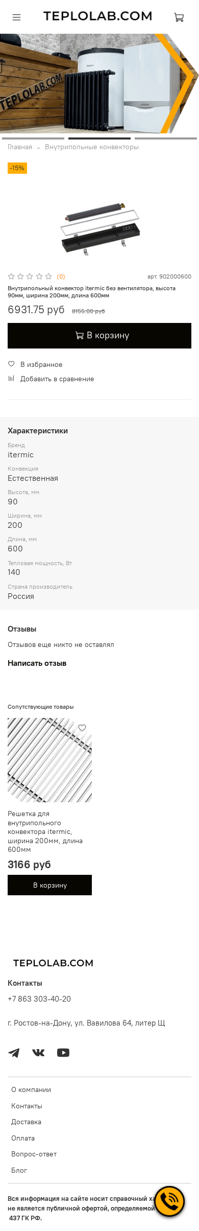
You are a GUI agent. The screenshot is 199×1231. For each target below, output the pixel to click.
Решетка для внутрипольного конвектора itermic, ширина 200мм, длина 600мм (45, 831)
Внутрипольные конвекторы (92, 146)
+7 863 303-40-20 (39, 999)
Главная (20, 146)
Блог (19, 1170)
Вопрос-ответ (34, 1153)
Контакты (26, 1105)
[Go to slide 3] (166, 138)
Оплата (23, 1138)
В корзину (50, 885)
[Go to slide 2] (99, 138)
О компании (31, 1089)
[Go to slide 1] (33, 138)
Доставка (26, 1121)
